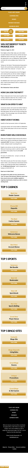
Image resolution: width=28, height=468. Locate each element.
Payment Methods (14, 23)
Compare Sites (14, 16)
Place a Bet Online (14, 12)
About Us (5, 447)
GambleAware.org (14, 437)
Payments (14, 415)
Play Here (14, 198)
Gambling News (14, 26)
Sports (14, 19)
